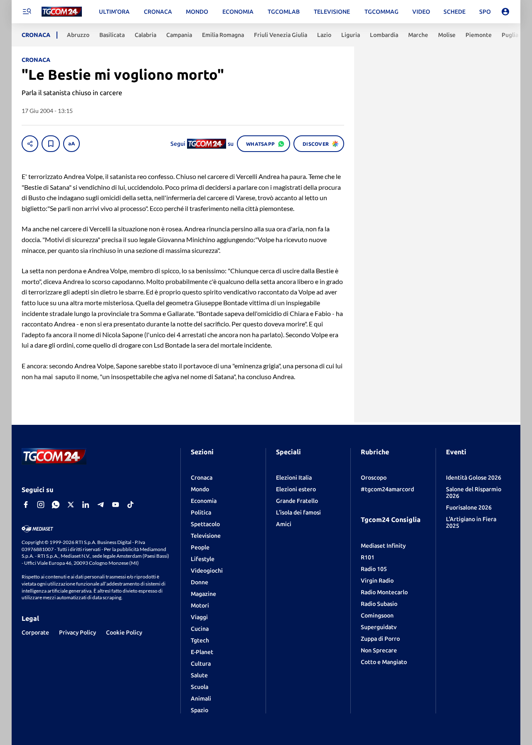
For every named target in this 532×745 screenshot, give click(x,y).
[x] (70, 504)
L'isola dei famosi (298, 512)
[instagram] (41, 504)
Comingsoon (377, 615)
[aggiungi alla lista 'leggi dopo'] (51, 143)
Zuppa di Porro (380, 638)
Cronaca (201, 477)
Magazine (203, 594)
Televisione (206, 535)
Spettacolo (205, 524)
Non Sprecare (379, 650)
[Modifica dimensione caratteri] (71, 143)
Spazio (199, 710)
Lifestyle (202, 559)
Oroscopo (374, 477)
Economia (204, 500)
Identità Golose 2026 (473, 477)
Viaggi (199, 617)
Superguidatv (379, 627)
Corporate (35, 632)
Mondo (200, 489)
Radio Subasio (379, 603)
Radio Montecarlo (384, 592)
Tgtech (200, 640)
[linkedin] (85, 504)
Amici (283, 524)
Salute (199, 675)
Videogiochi (207, 570)
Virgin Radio (377, 580)
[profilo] (505, 12)
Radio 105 (374, 569)
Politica (201, 512)
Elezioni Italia (294, 477)
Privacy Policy (77, 632)
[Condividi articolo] (30, 143)
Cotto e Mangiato (384, 662)
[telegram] (100, 504)
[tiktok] (130, 504)
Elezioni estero (296, 489)
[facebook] (26, 504)
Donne (199, 582)
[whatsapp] (56, 504)
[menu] (27, 12)
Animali (201, 698)
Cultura (201, 663)
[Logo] (62, 12)
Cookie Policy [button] (124, 632)
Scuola (199, 687)
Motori (200, 605)
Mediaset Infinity (383, 545)
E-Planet (202, 652)
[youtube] (115, 504)
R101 (367, 557)
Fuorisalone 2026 (469, 507)
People (200, 547)
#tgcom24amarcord (387, 489)
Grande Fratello (297, 500)
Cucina (200, 628)
